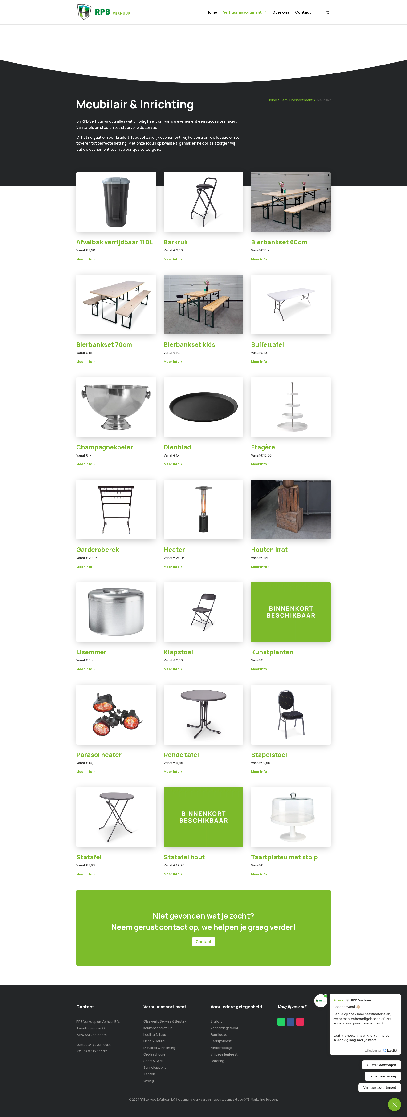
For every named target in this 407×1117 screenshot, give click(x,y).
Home (211, 13)
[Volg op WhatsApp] (281, 1022)
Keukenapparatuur (157, 1028)
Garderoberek (97, 549)
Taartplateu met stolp (284, 857)
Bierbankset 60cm (279, 242)
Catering (217, 1061)
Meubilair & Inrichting (159, 1047)
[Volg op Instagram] (300, 1022)
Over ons (280, 13)
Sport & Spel (153, 1061)
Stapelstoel (269, 754)
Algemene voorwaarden (194, 1099)
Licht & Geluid (154, 1041)
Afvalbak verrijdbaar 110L (114, 242)
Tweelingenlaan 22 (91, 1028)
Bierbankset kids (189, 344)
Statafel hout (184, 857)
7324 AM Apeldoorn (91, 1034)
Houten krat (269, 549)
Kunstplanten (272, 652)
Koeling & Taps (154, 1034)
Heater (174, 549)
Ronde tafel (181, 754)
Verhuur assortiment (242, 13)
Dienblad (177, 447)
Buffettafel (267, 344)
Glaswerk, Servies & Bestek (164, 1021)
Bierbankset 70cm (104, 344)
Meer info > (85, 259)
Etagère (263, 447)
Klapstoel (178, 652)
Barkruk (176, 242)
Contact (303, 13)
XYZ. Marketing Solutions (261, 1099)
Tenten (149, 1074)
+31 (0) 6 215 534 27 (91, 1051)
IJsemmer (91, 652)
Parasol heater (99, 754)
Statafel (89, 857)
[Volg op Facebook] (290, 1022)
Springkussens (155, 1067)
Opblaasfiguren (155, 1054)
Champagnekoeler (104, 447)
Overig (148, 1080)
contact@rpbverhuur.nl (93, 1044)
